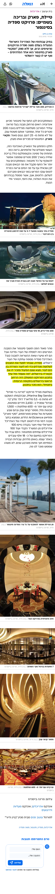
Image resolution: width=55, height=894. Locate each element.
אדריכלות (48, 828)
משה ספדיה (24, 828)
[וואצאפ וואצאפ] (10, 3)
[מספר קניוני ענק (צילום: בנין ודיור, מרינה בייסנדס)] (27, 708)
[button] (42, 4)
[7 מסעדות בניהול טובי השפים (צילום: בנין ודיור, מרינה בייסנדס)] (27, 648)
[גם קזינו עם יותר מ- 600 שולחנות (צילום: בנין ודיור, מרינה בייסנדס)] (27, 771)
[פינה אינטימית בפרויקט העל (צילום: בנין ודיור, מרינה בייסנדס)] (27, 578)
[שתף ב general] (5, 4)
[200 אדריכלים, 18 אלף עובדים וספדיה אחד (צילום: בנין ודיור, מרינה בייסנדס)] (27, 314)
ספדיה (40, 828)
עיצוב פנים (37, 817)
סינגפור (33, 828)
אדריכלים (37, 806)
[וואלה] (27, 3)
